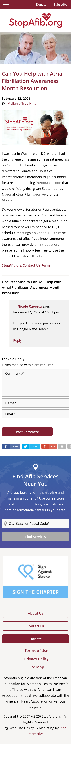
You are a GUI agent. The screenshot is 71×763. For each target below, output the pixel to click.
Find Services (35, 536)
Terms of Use (36, 650)
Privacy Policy (36, 659)
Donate (35, 639)
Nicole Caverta (29, 306)
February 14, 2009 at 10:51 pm (36, 312)
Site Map (36, 667)
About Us (35, 613)
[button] (49, 446)
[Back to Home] (35, 20)
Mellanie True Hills (21, 103)
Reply (17, 340)
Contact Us (35, 626)
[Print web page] (62, 446)
